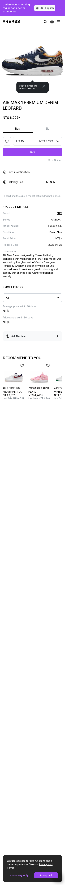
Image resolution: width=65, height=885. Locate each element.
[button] (52, 22)
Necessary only (19, 875)
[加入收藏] (7, 141)
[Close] (44, 86)
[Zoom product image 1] (32, 60)
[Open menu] (59, 22)
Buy (17, 128)
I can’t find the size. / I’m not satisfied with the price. (32, 195)
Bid (47, 128)
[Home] (11, 21)
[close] (59, 8)
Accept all (46, 875)
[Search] (45, 22)
